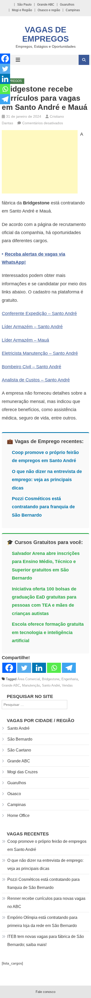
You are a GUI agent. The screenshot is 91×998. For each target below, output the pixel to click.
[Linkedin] (39, 668)
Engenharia (69, 679)
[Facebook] (9, 668)
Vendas (67, 685)
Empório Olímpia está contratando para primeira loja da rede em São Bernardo (42, 921)
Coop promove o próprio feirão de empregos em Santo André (46, 845)
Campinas (73, 10)
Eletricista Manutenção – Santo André (40, 353)
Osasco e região (49, 10)
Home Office (18, 815)
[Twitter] (24, 668)
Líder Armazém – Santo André (32, 326)
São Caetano (19, 750)
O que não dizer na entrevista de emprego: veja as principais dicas (47, 480)
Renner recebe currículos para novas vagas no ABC (46, 902)
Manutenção (31, 685)
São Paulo (24, 4)
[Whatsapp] (54, 668)
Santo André (51, 685)
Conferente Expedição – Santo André (39, 313)
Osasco (14, 794)
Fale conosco (45, 992)
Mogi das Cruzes (22, 772)
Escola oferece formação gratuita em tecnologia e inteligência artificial (48, 632)
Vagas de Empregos (45, 34)
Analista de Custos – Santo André (36, 379)
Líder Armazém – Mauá (25, 340)
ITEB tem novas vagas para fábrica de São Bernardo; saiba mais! (45, 940)
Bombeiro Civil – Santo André (31, 366)
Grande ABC (45, 4)
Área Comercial (28, 679)
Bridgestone (50, 679)
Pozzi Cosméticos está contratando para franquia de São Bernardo (43, 507)
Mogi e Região (22, 10)
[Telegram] (69, 668)
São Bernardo (19, 739)
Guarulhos (67, 4)
